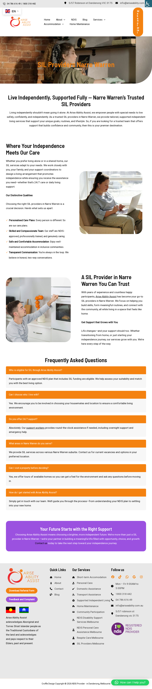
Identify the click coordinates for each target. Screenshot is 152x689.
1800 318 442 (29, 3)
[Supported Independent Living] (91, 600)
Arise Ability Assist (106, 296)
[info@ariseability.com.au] (131, 3)
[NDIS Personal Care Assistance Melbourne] (91, 630)
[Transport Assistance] (86, 594)
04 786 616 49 (14, 3)
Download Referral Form (21, 590)
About (59, 19)
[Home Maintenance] (85, 606)
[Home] (55, 577)
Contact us (41, 543)
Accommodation (52, 24)
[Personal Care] (82, 583)
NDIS (74, 19)
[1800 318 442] (121, 594)
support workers (35, 427)
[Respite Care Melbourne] (87, 638)
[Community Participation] (88, 612)
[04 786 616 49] (121, 600)
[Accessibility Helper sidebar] (148, 3)
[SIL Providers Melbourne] (88, 643)
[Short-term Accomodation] (89, 577)
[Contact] (56, 589)
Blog (85, 19)
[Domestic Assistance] (86, 589)
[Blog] (55, 594)
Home (47, 19)
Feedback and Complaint (22, 599)
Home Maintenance (80, 24)
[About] (55, 583)
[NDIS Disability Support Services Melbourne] (91, 620)
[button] (63, 20)
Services (97, 19)
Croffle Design (48, 683)
